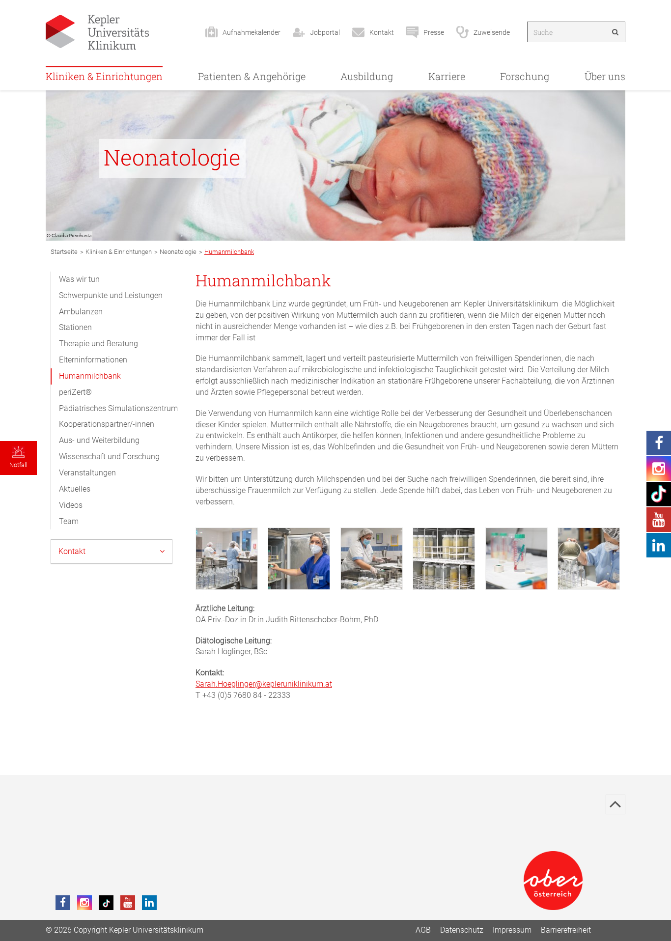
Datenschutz (461, 930)
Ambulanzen (81, 311)
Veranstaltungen (87, 472)
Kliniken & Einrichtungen (104, 76)
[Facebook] (63, 902)
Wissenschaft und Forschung (109, 456)
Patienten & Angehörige (252, 76)
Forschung (524, 76)
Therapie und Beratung (98, 343)
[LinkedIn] (149, 902)
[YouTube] (127, 902)
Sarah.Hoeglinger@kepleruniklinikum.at (264, 684)
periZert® (75, 392)
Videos (71, 505)
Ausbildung (366, 76)
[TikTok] (106, 902)
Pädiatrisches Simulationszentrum (118, 408)
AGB (423, 930)
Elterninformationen (93, 359)
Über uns (605, 76)
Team (69, 521)
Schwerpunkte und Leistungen (111, 295)
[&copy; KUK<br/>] (227, 558)
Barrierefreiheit (566, 930)
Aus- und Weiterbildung (99, 440)
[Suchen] (615, 32)
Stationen (75, 327)
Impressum (512, 930)
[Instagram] (84, 902)
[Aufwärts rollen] (615, 804)
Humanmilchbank (90, 376)
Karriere (446, 76)
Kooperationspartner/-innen (106, 424)
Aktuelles (74, 489)
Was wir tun (79, 279)
